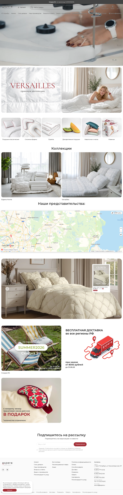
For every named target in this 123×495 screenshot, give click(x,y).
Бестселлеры (56, 462)
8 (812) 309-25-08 (99, 473)
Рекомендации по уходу (79, 13)
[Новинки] (112, 127)
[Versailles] (92, 174)
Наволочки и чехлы (91, 139)
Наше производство (35, 13)
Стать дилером (22, 13)
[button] (105, 7)
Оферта (74, 474)
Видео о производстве (63, 13)
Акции (54, 467)
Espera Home (6, 200)
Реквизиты (75, 472)
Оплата (74, 464)
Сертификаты (76, 477)
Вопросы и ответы (48, 13)
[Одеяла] (51, 127)
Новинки (111, 139)
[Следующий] (116, 289)
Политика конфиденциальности (81, 462)
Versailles (65, 200)
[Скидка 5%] (31, 348)
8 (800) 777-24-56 (99, 470)
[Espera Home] (31, 174)
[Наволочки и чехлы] (91, 127)
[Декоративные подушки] (71, 127)
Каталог (23, 7)
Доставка (74, 469)
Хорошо (9, 490)
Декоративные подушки (71, 139)
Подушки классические (10, 139)
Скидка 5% (5, 373)
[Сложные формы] (31, 127)
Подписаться (80, 444)
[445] (92, 90)
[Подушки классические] (11, 127)
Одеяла (51, 139)
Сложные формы (31, 139)
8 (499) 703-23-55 (99, 477)
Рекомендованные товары (60, 464)
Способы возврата (77, 467)
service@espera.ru (99, 485)
